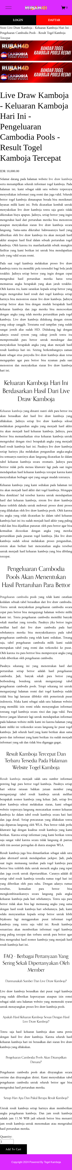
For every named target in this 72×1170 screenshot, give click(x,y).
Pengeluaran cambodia (14, 597)
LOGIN (18, 20)
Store (3, 28)
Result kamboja (10, 779)
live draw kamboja (60, 179)
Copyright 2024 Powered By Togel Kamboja (36, 1162)
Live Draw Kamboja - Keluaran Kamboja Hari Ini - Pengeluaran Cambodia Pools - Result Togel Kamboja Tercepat (35, 33)
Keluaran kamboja (11, 411)
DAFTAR (54, 20)
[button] (13, 1149)
